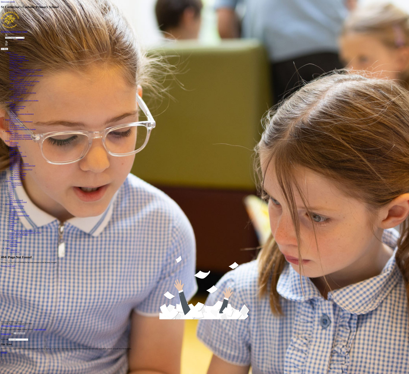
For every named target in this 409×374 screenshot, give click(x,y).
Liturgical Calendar (15, 62)
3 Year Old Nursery (15, 185)
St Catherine (13, 64)
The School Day (14, 146)
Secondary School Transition (19, 164)
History (11, 225)
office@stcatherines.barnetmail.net (12, 326)
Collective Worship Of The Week (25, 93)
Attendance (13, 145)
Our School (9, 102)
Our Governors (14, 110)
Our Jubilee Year (19, 87)
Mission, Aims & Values (17, 106)
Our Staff (12, 112)
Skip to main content (8, 2)
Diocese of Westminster (17, 56)
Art (10, 210)
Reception (12, 187)
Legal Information (40, 329)
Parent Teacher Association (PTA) (20, 169)
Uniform (12, 150)
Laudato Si (13, 97)
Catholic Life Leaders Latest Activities (26, 81)
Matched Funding (20, 175)
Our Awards (13, 116)
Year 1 (11, 189)
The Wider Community (17, 58)
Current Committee (20, 173)
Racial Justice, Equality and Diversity (22, 72)
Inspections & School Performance (21, 122)
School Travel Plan (15, 162)
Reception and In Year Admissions (20, 139)
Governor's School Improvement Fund (22, 166)
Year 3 (11, 192)
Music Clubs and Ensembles (23, 231)
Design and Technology (17, 212)
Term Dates (13, 244)
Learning (8, 181)
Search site (4, 339)
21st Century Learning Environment (21, 114)
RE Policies (13, 77)
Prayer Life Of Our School (18, 89)
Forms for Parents (15, 154)
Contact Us (13, 250)
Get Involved (18, 171)
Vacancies (12, 118)
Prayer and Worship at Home (19, 60)
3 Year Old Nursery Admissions (20, 137)
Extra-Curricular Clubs (17, 179)
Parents (7, 141)
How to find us (14, 252)
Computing (13, 214)
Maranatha (17, 95)
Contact (7, 248)
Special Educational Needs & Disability (22, 129)
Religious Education (16, 208)
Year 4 (11, 194)
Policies (12, 123)
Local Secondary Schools (18, 156)
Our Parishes (13, 54)
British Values (14, 68)
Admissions (9, 131)
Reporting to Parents (16, 177)
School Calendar (15, 242)
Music (11, 229)
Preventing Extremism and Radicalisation (27, 70)
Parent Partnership (15, 168)
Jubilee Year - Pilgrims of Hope (19, 83)
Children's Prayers (20, 91)
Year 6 (11, 198)
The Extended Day (15, 152)
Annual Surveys (14, 158)
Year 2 (11, 191)
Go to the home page (8, 266)
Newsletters (13, 246)
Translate (21, 40)
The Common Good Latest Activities (26, 100)
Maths (11, 227)
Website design (6, 334)
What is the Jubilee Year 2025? (24, 85)
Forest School (14, 219)
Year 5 (11, 196)
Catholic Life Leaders (16, 79)
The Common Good (16, 99)
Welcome (12, 104)
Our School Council (16, 200)
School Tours (13, 133)
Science (12, 238)
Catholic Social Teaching (17, 74)
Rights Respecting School (18, 202)
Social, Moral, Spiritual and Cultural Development (26, 76)
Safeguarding (13, 143)
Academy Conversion (16, 108)
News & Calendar (11, 240)
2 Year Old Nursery (15, 183)
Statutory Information (12, 120)
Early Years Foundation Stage (19, 215)
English (11, 217)
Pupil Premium (14, 125)
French (11, 221)
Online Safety (14, 148)
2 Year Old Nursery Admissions (20, 135)
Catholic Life (9, 53)
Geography (13, 223)
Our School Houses (16, 66)
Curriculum (9, 204)
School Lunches (14, 160)
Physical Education (15, 237)
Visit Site (4, 352)
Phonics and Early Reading (18, 235)
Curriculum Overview (16, 206)
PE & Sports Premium (16, 127)
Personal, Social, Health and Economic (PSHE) (25, 233)
